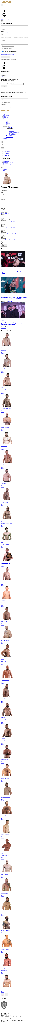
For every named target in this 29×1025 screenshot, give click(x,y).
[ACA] (6, 3)
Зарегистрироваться (5, 56)
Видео (7, 122)
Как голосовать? (12, 134)
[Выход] (1, 3)
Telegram (7, 153)
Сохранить (3, 75)
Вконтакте (7, 151)
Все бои (4, 245)
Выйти (2, 76)
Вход (2, 19)
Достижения (11, 133)
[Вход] (1, 140)
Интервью (9, 326)
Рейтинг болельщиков (14, 132)
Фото (7, 121)
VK (7, 124)
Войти (2, 31)
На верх (2, 1023)
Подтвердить (3, 86)
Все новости (3, 328)
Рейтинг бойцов (9, 137)
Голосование (12, 129)
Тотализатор (9, 127)
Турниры (9, 275)
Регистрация (6, 19)
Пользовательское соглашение (7, 54)
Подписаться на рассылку (11, 51)
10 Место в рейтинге (5, 213)
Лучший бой (9, 135)
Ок (1, 167)
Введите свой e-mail (6, 83)
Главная (5, 169)
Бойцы (4, 170)
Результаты (11, 131)
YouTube (8, 123)
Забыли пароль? (4, 32)
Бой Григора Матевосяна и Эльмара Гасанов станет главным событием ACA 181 (14, 298)
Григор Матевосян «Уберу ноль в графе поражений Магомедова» (12, 323)
